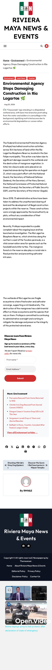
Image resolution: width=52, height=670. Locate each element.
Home (6, 60)
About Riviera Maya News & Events (30, 565)
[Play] (6, 598)
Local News (21, 78)
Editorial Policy (18, 571)
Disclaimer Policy (20, 576)
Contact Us (35, 576)
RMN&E (27, 490)
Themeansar (25, 561)
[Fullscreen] (29, 598)
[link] (8, 604)
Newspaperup (39, 558)
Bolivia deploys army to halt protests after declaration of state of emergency (26, 604)
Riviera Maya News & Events (26, 28)
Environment (17, 60)
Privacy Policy (34, 571)
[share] (43, 603)
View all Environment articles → (22, 432)
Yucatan (32, 78)
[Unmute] (9, 598)
